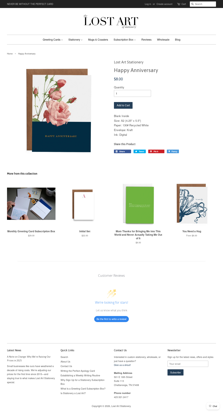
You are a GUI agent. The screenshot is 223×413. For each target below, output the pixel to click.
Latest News (14, 350)
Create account (164, 4)
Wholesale (163, 39)
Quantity (119, 87)
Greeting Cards (52, 39)
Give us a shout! (122, 365)
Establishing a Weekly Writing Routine (80, 375)
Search (64, 357)
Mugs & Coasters (98, 39)
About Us (65, 361)
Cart (184, 4)
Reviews (146, 39)
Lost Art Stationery (121, 406)
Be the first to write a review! (111, 319)
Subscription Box (124, 39)
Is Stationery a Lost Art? (73, 393)
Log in (148, 4)
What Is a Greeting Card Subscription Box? (83, 388)
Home (10, 53)
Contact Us (66, 366)
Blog (177, 39)
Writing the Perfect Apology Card (78, 370)
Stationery (74, 39)
